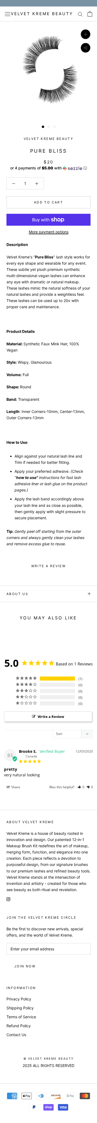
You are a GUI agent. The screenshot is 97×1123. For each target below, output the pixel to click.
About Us (17, 594)
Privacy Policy (18, 999)
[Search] (80, 14)
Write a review (48, 566)
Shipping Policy (20, 1008)
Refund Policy (18, 1025)
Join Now (25, 966)
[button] (48, 168)
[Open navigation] (7, 14)
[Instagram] (8, 899)
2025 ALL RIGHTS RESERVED (48, 1065)
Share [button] (15, 787)
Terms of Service (21, 1016)
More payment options (48, 231)
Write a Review (51, 716)
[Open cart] (90, 14)
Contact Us (16, 1034)
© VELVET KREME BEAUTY (48, 1058)
